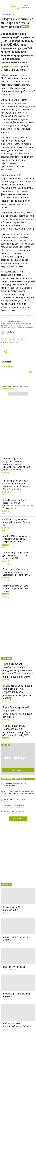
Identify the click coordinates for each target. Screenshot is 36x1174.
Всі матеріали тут (18, 770)
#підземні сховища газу (8, 327)
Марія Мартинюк (11, 332)
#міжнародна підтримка (25, 327)
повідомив (13, 66)
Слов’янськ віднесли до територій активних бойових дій (17, 522)
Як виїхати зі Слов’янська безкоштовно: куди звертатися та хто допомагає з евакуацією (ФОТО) (17, 692)
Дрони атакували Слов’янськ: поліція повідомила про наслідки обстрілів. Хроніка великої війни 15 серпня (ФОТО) (17, 670)
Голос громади (14, 757)
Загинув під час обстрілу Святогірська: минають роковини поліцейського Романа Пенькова (15, 484)
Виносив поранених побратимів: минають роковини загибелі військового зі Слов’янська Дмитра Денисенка (16, 464)
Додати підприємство (18, 818)
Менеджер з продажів (14, 966)
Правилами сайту (8, 388)
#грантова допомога (15, 325)
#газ (22, 322)
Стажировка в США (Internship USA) (13, 908)
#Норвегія (4, 325)
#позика (17, 322)
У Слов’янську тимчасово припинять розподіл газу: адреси (15, 589)
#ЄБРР (3, 322)
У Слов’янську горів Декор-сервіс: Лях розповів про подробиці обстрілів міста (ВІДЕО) (16, 730)
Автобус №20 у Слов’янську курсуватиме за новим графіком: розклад (16, 539)
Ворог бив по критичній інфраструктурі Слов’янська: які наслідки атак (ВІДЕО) (17, 712)
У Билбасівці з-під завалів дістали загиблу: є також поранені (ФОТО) (15, 555)
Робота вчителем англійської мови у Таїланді (17, 1025)
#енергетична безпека (23, 323)
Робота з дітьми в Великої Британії (16, 995)
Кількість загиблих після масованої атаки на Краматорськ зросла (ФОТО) (16, 572)
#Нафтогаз (10, 322)
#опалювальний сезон (8, 323)
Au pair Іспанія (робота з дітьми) (15, 938)
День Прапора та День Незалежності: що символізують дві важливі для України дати (17, 504)
